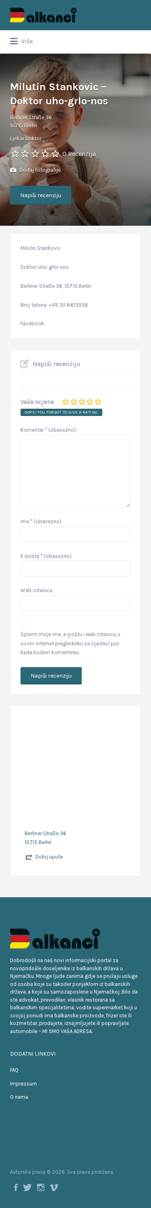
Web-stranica (36, 590)
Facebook (16, 1187)
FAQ (14, 1070)
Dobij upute (49, 857)
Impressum (23, 1084)
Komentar (48, 430)
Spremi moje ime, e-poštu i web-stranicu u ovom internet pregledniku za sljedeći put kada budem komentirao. (70, 643)
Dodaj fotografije (40, 170)
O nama (19, 1097)
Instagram (40, 1187)
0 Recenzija (79, 154)
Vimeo (54, 1187)
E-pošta (46, 556)
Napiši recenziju (40, 195)
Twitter (27, 1187)
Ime (41, 521)
